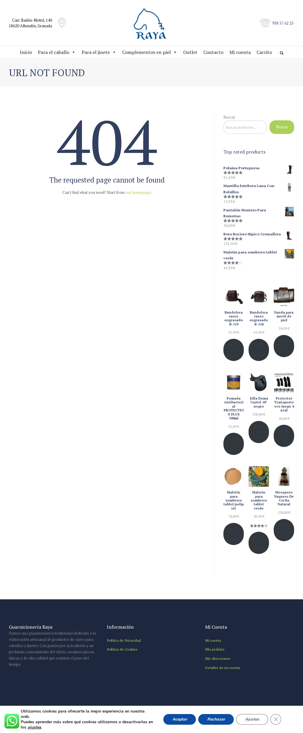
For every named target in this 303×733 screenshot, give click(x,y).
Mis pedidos (215, 649)
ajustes (34, 727)
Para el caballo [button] (53, 52)
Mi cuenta (240, 52)
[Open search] (282, 53)
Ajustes (252, 719)
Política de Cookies (122, 649)
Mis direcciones (218, 658)
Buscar (229, 117)
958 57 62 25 (283, 23)
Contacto (213, 52)
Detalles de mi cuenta (222, 667)
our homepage (138, 192)
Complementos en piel (146, 52)
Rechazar (216, 719)
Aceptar (179, 719)
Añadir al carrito (233, 349)
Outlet (190, 52)
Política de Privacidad (124, 640)
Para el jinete (96, 52)
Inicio (26, 52)
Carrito (264, 52)
